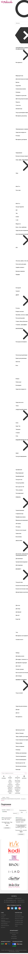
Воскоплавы (19, 536)
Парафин (18, 274)
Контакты (24, 778)
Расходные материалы (21, 341)
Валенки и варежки (20, 271)
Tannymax (18, 429)
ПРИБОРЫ (18, 497)
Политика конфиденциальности (5, 921)
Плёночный (18, 382)
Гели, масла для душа (21, 264)
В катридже (18, 385)
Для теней (18, 666)
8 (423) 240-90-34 (20, 900)
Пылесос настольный (21, 530)
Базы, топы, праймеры (21, 227)
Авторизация (14, 938)
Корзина (14, 934)
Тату (17, 632)
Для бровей (18, 612)
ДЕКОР (17, 294)
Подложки (18, 85)
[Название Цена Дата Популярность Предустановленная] (10, 810)
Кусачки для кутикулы (21, 766)
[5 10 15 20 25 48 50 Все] (18, 813)
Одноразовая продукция (21, 561)
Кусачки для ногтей (20, 762)
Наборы (17, 652)
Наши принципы (4, 923)
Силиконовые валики (21, 88)
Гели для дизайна (20, 482)
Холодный (18, 287)
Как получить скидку (19, 916)
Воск (17, 365)
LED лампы (18, 523)
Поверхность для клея (21, 95)
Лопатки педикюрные (21, 756)
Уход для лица (19, 582)
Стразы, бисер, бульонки (21, 321)
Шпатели (18, 361)
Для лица (18, 608)
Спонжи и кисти (19, 639)
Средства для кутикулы (21, 706)
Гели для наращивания (21, 456)
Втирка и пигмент (20, 311)
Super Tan (18, 426)
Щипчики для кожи (20, 729)
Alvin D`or (18, 186)
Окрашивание (19, 152)
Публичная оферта (5, 918)
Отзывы (2, 916)
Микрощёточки (19, 75)
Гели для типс (19, 479)
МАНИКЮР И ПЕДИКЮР (21, 679)
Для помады (19, 675)
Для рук (17, 709)
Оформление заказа (14, 932)
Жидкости (18, 223)
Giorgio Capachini (20, 206)
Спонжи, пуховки (20, 669)
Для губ (17, 615)
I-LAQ (17, 220)
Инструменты (19, 62)
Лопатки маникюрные (21, 759)
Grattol (17, 216)
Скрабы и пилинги (20, 267)
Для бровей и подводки (21, 662)
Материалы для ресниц (21, 115)
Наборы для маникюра (21, 753)
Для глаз (18, 605)
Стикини (18, 432)
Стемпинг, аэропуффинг (21, 324)
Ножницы (18, 92)
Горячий (18, 291)
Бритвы (17, 82)
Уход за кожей (19, 693)
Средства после (19, 402)
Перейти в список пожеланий (17, 792)
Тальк (17, 405)
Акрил (17, 453)
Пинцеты (18, 102)
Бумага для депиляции (21, 358)
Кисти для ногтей (20, 486)
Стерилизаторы (19, 513)
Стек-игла (18, 105)
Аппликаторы (19, 108)
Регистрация (14, 936)
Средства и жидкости (21, 132)
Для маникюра (19, 558)
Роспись (18, 308)
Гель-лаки (18, 190)
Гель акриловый (19, 493)
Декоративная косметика (22, 592)
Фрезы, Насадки (20, 733)
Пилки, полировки (20, 746)
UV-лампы (18, 526)
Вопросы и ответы (19, 918)
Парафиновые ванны (21, 517)
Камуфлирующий (20, 476)
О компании (3, 914)
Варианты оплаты (19, 924)
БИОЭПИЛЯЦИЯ (19, 328)
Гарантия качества (5, 925)
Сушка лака (18, 533)
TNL (17, 213)
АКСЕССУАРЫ (19, 540)
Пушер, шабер (19, 743)
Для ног (17, 712)
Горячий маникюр (20, 510)
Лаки (17, 173)
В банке (17, 378)
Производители (18, 914)
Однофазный (19, 469)
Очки (17, 436)
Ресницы (18, 135)
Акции (16, 926)
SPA (17, 247)
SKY (16, 210)
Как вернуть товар (19, 920)
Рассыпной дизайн (20, 318)
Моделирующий (19, 473)
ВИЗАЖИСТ (18, 569)
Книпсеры (18, 769)
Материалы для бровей (21, 139)
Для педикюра (19, 565)
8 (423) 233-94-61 (18, 898)
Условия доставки (19, 922)
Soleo (17, 422)
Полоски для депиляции (21, 355)
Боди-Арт (18, 619)
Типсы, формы (19, 490)
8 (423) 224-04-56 (21, 902)
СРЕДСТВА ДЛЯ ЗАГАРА (21, 409)
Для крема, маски (20, 656)
